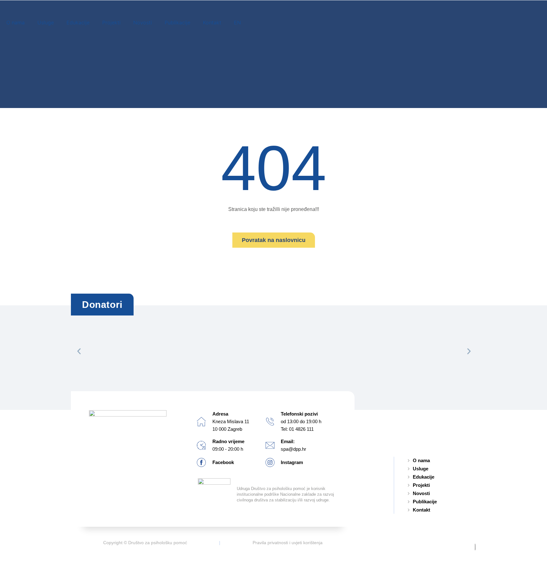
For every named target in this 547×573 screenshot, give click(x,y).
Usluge (45, 22)
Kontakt (212, 22)
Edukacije (78, 22)
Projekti (111, 22)
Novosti (142, 22)
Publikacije (177, 22)
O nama (15, 22)
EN (237, 22)
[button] (79, 351)
